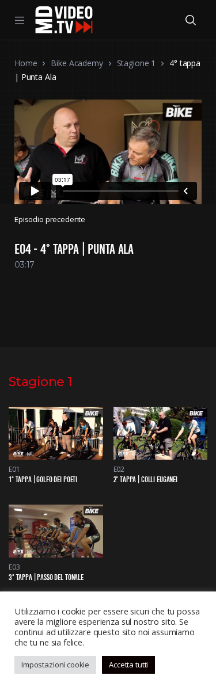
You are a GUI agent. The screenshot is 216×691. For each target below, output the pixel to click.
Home (25, 63)
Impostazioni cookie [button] (55, 664)
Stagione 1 (136, 63)
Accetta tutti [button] (128, 664)
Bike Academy (77, 63)
